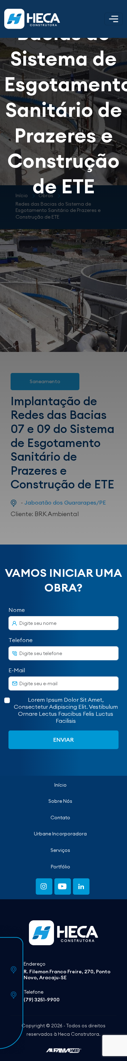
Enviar (63, 739)
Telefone (20, 639)
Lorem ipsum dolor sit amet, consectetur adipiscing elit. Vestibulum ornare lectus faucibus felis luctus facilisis (66, 710)
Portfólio (60, 866)
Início (60, 785)
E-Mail (16, 670)
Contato (60, 817)
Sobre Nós (60, 801)
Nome (16, 609)
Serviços (60, 850)
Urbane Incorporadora (60, 833)
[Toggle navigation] (113, 19)
